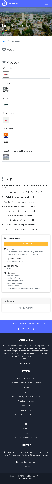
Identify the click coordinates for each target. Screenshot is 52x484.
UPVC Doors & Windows (26, 378)
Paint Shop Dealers (14, 283)
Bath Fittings (26, 410)
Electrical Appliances (26, 401)
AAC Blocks (26, 428)
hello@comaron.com (28, 462)
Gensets (26, 387)
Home (4, 41)
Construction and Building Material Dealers (23, 288)
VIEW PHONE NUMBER (26, 244)
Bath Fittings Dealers (15, 281)
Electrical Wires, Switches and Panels (26, 396)
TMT (26, 424)
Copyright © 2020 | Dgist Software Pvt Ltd (26, 477)
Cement (26, 419)
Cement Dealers (13, 286)
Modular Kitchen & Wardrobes (26, 415)
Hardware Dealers (14, 278)
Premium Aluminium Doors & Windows (26, 383)
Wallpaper (26, 406)
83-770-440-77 (28, 467)
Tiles (26, 433)
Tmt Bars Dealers (13, 276)
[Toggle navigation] (47, 3)
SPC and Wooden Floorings (26, 438)
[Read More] (26, 363)
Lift (26, 392)
